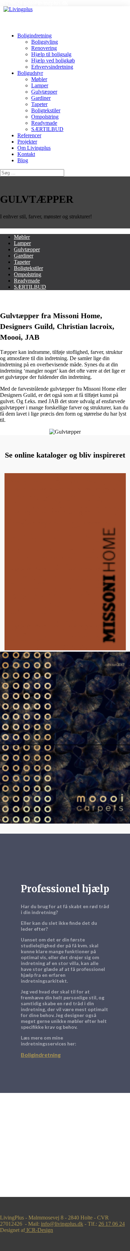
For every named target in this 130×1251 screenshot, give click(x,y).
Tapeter (39, 104)
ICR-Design (39, 1230)
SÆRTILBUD (47, 129)
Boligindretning (34, 35)
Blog (22, 160)
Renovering (44, 48)
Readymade (44, 123)
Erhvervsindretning (52, 67)
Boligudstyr (30, 73)
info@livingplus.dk (62, 1224)
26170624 (11, 3)
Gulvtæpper (44, 92)
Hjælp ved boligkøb (53, 60)
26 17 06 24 (111, 1224)
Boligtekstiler (45, 110)
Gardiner (41, 98)
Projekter (27, 142)
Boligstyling (44, 42)
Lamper (39, 85)
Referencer (29, 135)
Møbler (39, 79)
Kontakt (26, 154)
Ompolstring (45, 117)
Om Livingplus (34, 148)
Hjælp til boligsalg (51, 54)
